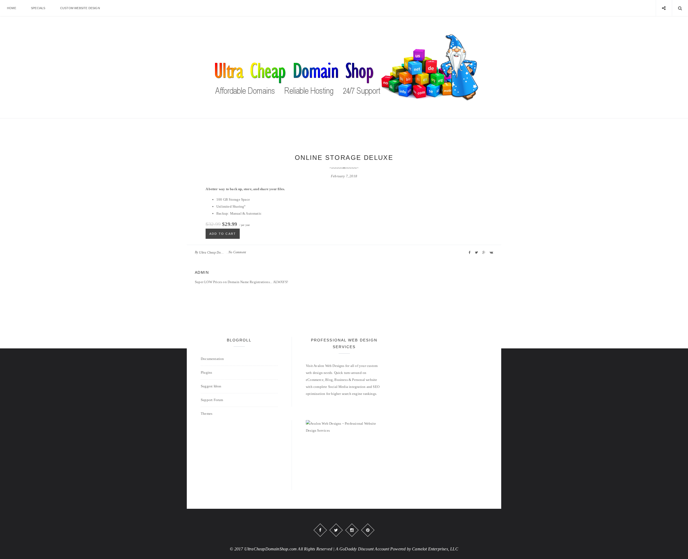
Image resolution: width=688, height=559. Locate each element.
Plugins (206, 372)
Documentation (212, 359)
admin (202, 272)
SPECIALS (38, 8)
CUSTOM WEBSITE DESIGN (80, 8)
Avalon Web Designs (329, 366)
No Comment (237, 252)
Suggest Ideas (211, 386)
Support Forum (212, 400)
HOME (11, 8)
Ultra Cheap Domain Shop (212, 252)
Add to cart (222, 233)
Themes (206, 414)
